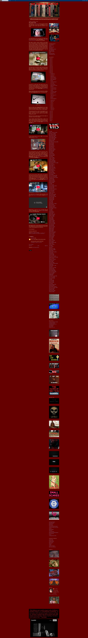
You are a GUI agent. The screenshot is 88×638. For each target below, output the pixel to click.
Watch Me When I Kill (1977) (53, 286)
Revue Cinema (51, 525)
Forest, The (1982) (51, 184)
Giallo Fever (50, 530)
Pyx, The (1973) (51, 246)
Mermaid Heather (51, 529)
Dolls (45, 178)
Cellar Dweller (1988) (51, 155)
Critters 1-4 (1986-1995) (52, 160)
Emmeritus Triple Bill (52, 180)
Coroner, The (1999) (51, 157)
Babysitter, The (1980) (52, 139)
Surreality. (52, 90)
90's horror (33, 233)
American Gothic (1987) (52, 136)
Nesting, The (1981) (51, 221)
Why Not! (52, 80)
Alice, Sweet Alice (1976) (52, 134)
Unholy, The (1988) (51, 282)
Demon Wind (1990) (51, 172)
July (51, 102)
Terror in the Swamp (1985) (52, 271)
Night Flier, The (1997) (52, 226)
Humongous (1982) (51, 199)
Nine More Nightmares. (54, 98)
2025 (50, 59)
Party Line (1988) (51, 237)
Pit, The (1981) (51, 238)
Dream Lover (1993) (51, 179)
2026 (50, 58)
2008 (50, 117)
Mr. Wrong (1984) (51, 219)
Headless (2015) (51, 193)
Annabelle (39, 209)
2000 (50, 120)
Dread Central (51, 524)
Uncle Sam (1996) (51, 281)
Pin (29, 157)
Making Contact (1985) (52, 214)
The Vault (50, 543)
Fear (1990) (50, 183)
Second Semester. (53, 84)
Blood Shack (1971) (51, 148)
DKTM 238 (52, 86)
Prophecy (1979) (51, 243)
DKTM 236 (52, 96)
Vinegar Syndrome (51, 541)
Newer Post (30, 245)
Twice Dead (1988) (51, 280)
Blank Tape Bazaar (51, 50)
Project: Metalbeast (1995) (52, 242)
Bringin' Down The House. (54, 85)
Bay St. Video (51, 542)
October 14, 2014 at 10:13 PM (36, 242)
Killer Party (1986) (51, 204)
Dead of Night (43, 155)
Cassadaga (36, 137)
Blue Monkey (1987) (51, 150)
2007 (50, 118)
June (51, 103)
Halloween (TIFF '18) (51, 327)
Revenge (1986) (51, 250)
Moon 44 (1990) (51, 217)
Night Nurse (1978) (51, 227)
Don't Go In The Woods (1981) (53, 175)
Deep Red (44, 121)
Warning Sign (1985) (51, 285)
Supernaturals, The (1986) (52, 267)
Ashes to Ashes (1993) (52, 138)
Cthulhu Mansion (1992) (52, 161)
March (52, 107)
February (52, 108)
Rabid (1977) (50, 247)
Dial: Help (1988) (51, 174)
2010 (50, 114)
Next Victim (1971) (51, 224)
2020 (50, 65)
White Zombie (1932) (52, 288)
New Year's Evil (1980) (52, 223)
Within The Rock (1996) (52, 290)
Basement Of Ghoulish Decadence (53, 532)
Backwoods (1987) (51, 140)
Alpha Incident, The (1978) (52, 135)
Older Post (46, 245)
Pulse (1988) (50, 245)
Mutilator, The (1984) (51, 220)
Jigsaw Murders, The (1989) (52, 203)
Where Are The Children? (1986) (53, 287)
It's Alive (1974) (51, 200)
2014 (50, 72)
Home (38, 245)
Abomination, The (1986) (52, 133)
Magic (38, 156)
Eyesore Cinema (51, 540)
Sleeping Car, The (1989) (52, 259)
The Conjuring (43, 210)
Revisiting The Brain (51, 53)
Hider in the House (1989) (52, 194)
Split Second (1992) (51, 262)
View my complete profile (53, 594)
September (52, 100)
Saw (33, 122)
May (39, 157)
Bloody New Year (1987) (52, 149)
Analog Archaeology (51, 51)
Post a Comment (31, 244)
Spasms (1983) (51, 261)
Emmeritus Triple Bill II (52, 181)
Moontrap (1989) (51, 218)
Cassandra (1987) (51, 153)
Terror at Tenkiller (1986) (52, 270)
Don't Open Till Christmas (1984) (53, 177)
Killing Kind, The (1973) (52, 205)
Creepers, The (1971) (52, 158)
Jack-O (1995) (51, 201)
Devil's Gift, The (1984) (52, 173)
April (51, 106)
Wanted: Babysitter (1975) (52, 284)
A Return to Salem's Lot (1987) (53, 132)
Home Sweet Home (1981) (52, 196)
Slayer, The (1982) (51, 258)
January (52, 109)
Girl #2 (50, 52)
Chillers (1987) (51, 156)
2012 (50, 112)
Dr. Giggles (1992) (51, 178)
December (52, 73)
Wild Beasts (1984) (51, 289)
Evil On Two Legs (51, 533)
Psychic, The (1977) (51, 244)
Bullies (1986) (51, 152)
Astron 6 (50, 534)
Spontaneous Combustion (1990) (53, 263)
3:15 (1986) (50, 131)
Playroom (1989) (51, 239)
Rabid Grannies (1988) (52, 248)
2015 (50, 71)
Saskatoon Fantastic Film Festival (53, 527)
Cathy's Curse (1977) (52, 154)
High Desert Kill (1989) (52, 195)
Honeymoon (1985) (51, 197)
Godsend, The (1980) (52, 192)
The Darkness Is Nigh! (53, 91)
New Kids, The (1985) (52, 222)
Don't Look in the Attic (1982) (53, 176)
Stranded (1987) (51, 264)
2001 (50, 119)
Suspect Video (51, 539)
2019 (50, 66)
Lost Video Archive (51, 531)
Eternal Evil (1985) (51, 182)
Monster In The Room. (53, 78)
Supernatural (42, 233)
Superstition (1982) (51, 268)
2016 (50, 70)
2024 (50, 60)
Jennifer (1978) (51, 202)
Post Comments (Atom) (36, 247)
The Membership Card (52, 54)
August (52, 101)
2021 (50, 64)
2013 (50, 111)
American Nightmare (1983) (52, 137)
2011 (50, 113)
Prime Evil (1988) (51, 241)
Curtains (44, 136)
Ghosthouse (38, 178)
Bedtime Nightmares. (53, 79)
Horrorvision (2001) (51, 198)
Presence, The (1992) (52, 240)
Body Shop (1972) (51, 151)
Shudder (50, 544)
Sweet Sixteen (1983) (52, 269)
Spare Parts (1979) (51, 260)
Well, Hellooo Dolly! (53, 92)
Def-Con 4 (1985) (51, 171)
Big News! (52, 97)
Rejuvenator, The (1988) (52, 249)
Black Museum (38, 233)
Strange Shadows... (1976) (52, 265)
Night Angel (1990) (51, 225)
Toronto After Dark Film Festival (53, 526)
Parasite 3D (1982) (51, 236)
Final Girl (50, 528)
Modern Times (45, 88)
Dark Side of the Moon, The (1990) (53, 162)
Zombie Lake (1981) (51, 291)
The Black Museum (36, 23)
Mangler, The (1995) (51, 215)
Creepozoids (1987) (51, 159)
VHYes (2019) (51, 283)
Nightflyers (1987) (51, 228)
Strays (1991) (51, 266)
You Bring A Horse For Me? (52, 535)
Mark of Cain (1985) (51, 216)
